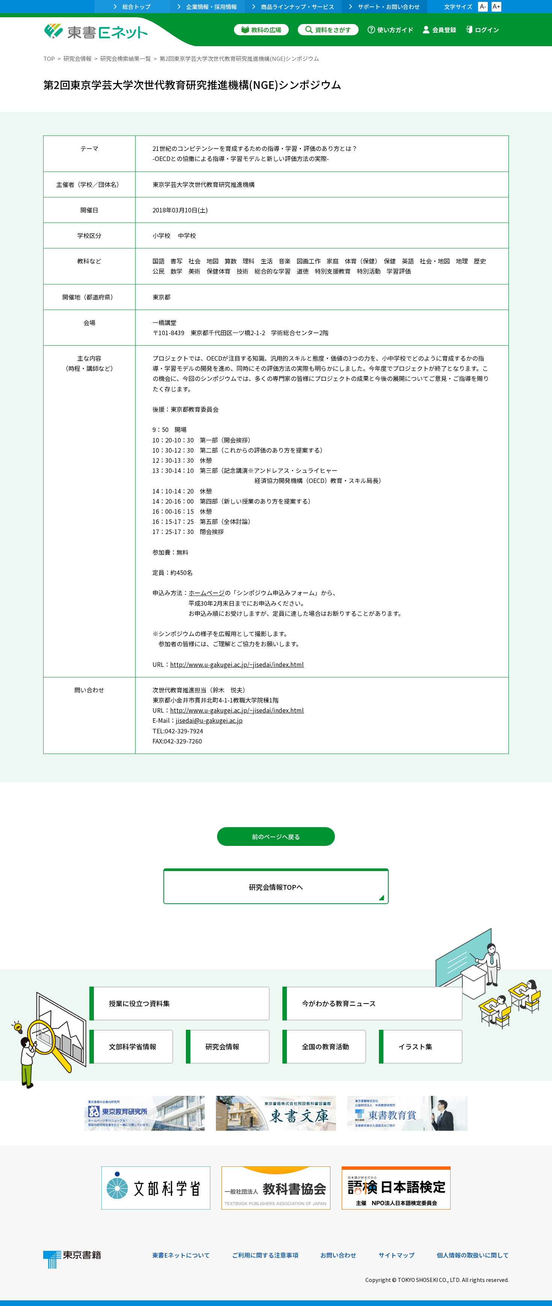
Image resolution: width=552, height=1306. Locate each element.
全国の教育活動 (325, 1046)
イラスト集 (415, 1046)
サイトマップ (397, 1254)
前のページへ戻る (276, 836)
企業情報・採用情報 (211, 7)
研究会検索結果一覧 (125, 58)
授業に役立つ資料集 (139, 1003)
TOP (49, 58)
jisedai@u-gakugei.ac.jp (209, 720)
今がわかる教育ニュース (339, 1003)
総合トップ (136, 7)
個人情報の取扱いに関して (473, 1254)
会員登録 (444, 29)
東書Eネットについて (181, 1254)
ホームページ (207, 592)
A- (483, 6)
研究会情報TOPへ (276, 887)
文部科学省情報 (132, 1046)
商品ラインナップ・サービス (297, 7)
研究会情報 (77, 58)
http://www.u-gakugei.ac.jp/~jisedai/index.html (237, 664)
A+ (496, 6)
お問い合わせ (338, 1254)
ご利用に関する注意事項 (265, 1254)
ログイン (487, 29)
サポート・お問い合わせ (389, 7)
